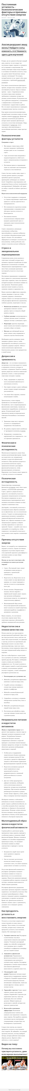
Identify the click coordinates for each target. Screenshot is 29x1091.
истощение (12, 487)
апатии (23, 431)
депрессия (16, 116)
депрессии (14, 125)
